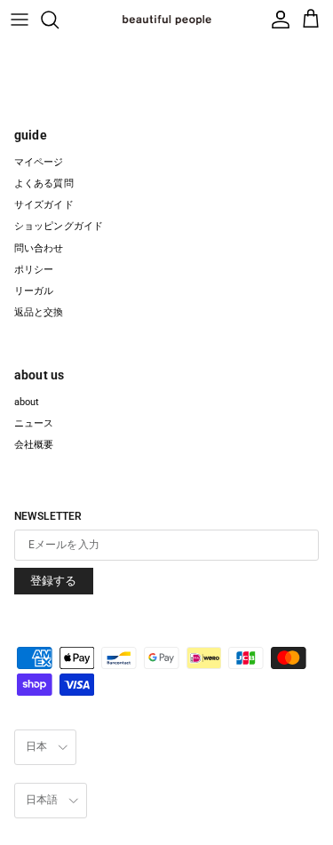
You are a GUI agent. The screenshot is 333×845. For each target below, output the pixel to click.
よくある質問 (44, 183)
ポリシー (33, 269)
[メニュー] (19, 19)
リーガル (33, 291)
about (27, 402)
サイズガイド (44, 205)
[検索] (58, 19)
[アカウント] (277, 19)
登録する (53, 580)
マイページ (39, 162)
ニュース (33, 423)
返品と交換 (39, 312)
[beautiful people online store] (167, 19)
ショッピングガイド (58, 226)
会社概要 (33, 444)
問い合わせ (39, 248)
